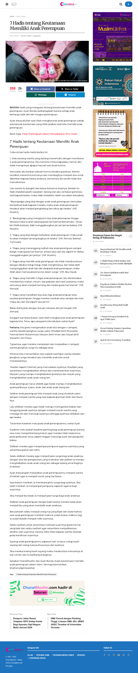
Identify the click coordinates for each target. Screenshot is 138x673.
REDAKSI (81, 655)
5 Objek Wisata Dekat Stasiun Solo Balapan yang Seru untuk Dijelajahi (116, 262)
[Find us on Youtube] (119, 655)
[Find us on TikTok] (124, 655)
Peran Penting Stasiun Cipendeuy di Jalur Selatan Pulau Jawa (115, 329)
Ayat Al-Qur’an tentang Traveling (115, 340)
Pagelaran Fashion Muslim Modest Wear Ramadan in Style (116, 285)
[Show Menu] (7, 4)
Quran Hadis (21, 16)
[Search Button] (121, 4)
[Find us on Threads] (128, 655)
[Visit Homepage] (68, 4)
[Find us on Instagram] (114, 655)
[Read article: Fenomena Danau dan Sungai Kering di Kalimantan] (112, 218)
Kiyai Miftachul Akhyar (110, 296)
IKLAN (30, 655)
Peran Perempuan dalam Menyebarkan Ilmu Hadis (49, 134)
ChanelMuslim (11, 660)
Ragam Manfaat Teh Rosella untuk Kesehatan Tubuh (115, 250)
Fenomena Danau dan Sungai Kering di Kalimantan (107, 236)
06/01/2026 (14, 35)
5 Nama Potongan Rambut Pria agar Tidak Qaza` (114, 317)
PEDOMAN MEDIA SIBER (63, 655)
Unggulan (37, 35)
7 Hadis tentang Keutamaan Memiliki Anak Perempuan (36, 574)
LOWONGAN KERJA (37, 658)
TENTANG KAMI (42, 655)
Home (12, 16)
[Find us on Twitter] (109, 655)
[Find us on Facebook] (104, 655)
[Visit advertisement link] (47, 593)
